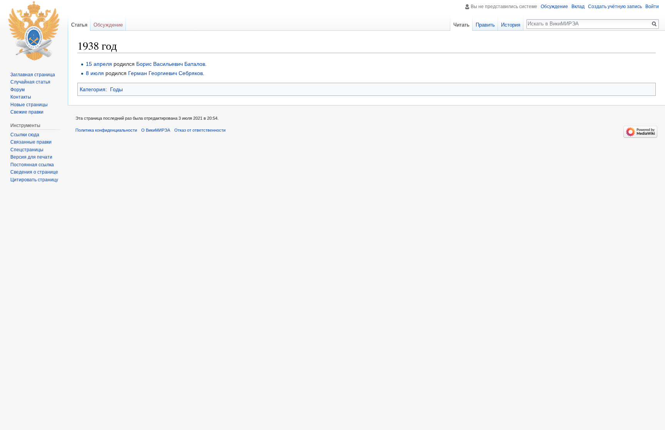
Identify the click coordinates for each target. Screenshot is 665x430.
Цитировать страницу (34, 179)
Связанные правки (31, 142)
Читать (461, 25)
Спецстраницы (26, 149)
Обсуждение (554, 6)
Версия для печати (31, 157)
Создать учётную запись (615, 6)
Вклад (578, 6)
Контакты (20, 97)
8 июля (95, 73)
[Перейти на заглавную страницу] (34, 31)
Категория (92, 89)
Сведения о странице (34, 172)
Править (485, 25)
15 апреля (99, 64)
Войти (652, 6)
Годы (116, 89)
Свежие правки (26, 112)
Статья (79, 25)
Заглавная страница (32, 74)
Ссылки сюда (24, 134)
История (510, 25)
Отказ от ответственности (200, 130)
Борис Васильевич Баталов (170, 64)
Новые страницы (29, 104)
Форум (17, 89)
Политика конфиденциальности (106, 130)
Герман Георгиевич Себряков (165, 73)
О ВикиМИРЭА (155, 130)
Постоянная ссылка (32, 164)
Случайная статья (30, 82)
